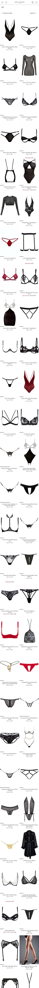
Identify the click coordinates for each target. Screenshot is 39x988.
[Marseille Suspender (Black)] (10, 950)
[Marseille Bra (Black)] (29, 417)
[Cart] (36, 2)
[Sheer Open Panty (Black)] (10, 136)
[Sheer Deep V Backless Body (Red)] (29, 382)
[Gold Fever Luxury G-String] (10, 844)
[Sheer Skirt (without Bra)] (10, 312)
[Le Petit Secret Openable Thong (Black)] (29, 914)
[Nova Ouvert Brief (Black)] (10, 737)
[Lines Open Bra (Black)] (10, 417)
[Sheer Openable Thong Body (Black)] (29, 170)
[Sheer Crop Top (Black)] (10, 206)
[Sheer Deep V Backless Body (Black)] (10, 30)
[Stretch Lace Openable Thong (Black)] (29, 559)
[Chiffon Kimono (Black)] (29, 844)
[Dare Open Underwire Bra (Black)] (10, 346)
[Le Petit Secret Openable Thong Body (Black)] (29, 808)
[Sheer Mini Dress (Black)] (29, 66)
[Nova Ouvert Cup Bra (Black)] (29, 346)
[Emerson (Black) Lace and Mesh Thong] (10, 594)
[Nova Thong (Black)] (29, 594)
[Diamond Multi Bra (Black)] (10, 66)
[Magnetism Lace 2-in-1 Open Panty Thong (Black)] (10, 100)
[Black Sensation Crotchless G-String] (10, 452)
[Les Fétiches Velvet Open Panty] (29, 773)
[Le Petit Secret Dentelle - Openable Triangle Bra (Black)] (29, 878)
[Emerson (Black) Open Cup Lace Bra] (29, 276)
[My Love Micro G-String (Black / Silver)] (29, 701)
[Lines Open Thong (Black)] (29, 312)
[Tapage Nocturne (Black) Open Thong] (29, 487)
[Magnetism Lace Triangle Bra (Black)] (29, 100)
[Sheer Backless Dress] (10, 170)
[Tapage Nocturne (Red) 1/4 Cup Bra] (10, 630)
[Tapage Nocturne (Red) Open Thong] (29, 666)
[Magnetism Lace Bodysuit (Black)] (29, 206)
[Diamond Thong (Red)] (10, 242)
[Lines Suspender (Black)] (29, 242)
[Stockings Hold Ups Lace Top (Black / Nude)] (29, 950)
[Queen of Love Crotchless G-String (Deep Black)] (10, 487)
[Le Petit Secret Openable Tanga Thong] (10, 808)
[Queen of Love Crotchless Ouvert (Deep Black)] (29, 523)
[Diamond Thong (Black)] (29, 30)
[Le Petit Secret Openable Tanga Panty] (10, 701)
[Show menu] (2, 2)
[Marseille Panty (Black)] (10, 559)
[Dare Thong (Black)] (10, 382)
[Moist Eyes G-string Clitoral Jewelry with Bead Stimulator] (10, 666)
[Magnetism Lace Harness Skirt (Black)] (29, 630)
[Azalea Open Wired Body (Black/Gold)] (29, 737)
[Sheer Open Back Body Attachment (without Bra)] (29, 452)
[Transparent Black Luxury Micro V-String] (10, 773)
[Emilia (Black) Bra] (10, 914)
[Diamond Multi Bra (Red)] (10, 276)
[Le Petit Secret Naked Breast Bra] (10, 523)
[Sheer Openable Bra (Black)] (29, 136)
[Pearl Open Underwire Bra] (10, 878)
